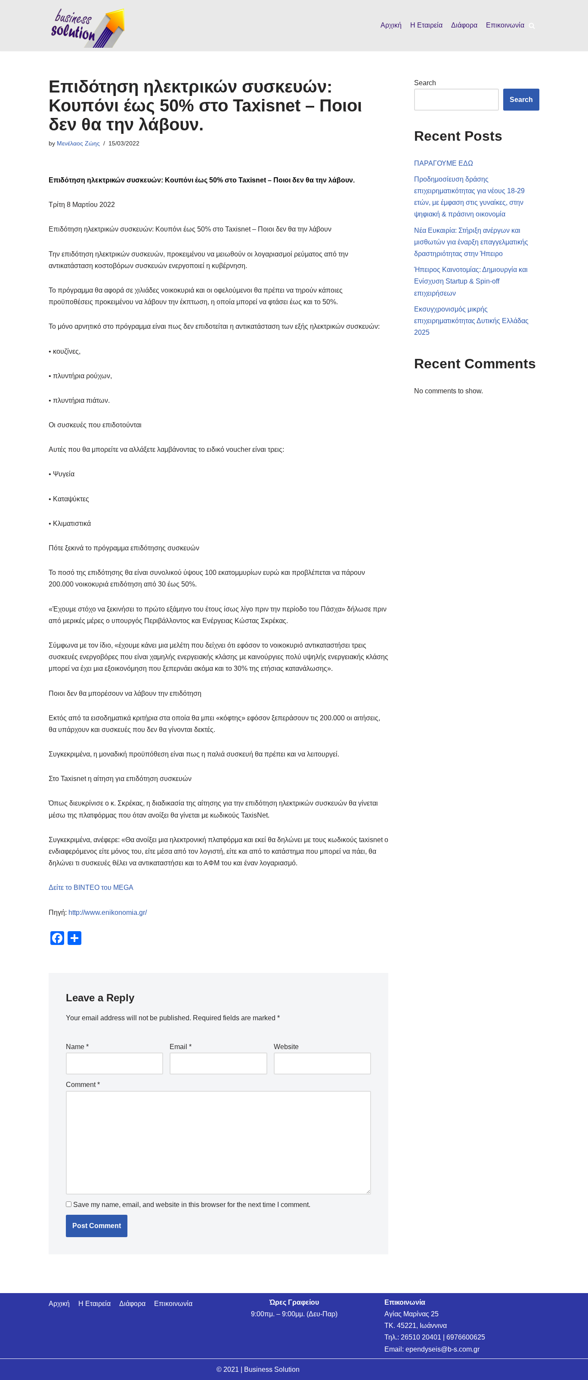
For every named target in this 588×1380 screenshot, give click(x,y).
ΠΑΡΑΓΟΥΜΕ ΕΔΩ (443, 163)
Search (425, 82)
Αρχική (391, 25)
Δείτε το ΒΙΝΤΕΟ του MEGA (91, 887)
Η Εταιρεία (426, 25)
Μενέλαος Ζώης (78, 143)
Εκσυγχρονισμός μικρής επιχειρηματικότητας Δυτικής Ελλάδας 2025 (471, 321)
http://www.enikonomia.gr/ (107, 912)
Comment (83, 1084)
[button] (532, 25)
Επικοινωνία (505, 25)
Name (77, 1046)
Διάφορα (464, 25)
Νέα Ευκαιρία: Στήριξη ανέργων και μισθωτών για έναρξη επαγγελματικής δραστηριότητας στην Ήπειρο (471, 242)
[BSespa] (87, 25)
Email (181, 1046)
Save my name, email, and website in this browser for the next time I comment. (191, 1204)
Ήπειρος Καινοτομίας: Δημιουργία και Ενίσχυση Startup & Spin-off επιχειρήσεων (471, 281)
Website (286, 1046)
